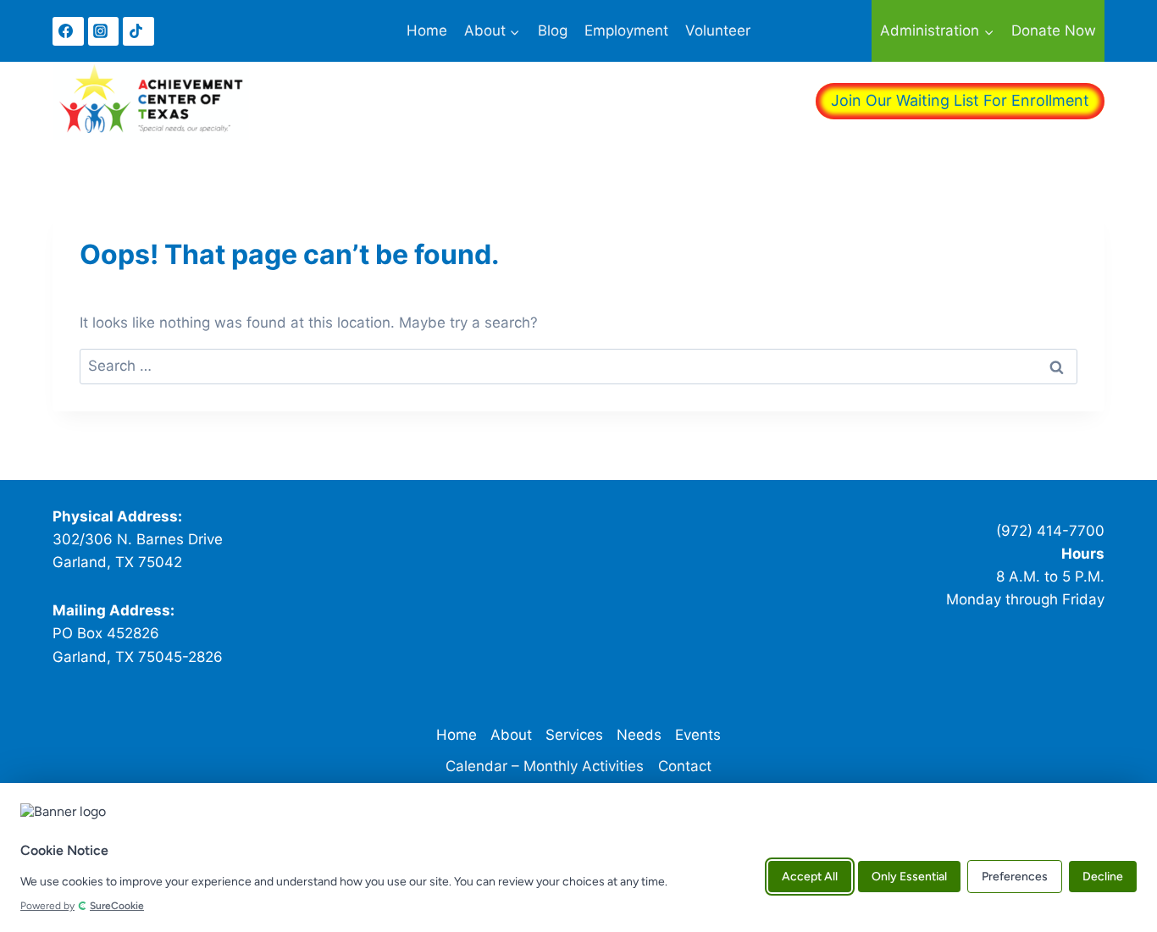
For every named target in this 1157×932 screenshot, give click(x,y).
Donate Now (1053, 30)
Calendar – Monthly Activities (545, 766)
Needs (639, 734)
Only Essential (909, 876)
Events (698, 734)
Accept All (810, 876)
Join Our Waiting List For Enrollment (960, 100)
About (511, 734)
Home (427, 30)
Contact (684, 766)
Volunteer (717, 30)
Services (574, 734)
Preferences (1015, 876)
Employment (626, 30)
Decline (1102, 876)
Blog (552, 30)
